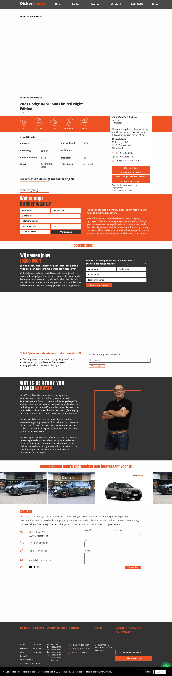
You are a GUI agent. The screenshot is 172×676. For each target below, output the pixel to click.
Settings (147, 671)
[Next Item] (167, 488)
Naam (87, 530)
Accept (160, 671)
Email (87, 540)
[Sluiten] (168, 672)
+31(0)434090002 (124, 152)
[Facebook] (34, 566)
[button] (131, 168)
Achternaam (119, 530)
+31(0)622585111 (124, 156)
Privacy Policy (106, 671)
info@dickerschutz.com (127, 160)
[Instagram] (38, 566)
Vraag (87, 550)
